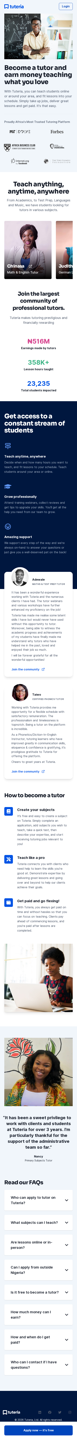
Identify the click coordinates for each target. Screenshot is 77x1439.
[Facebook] (49, 1412)
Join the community (25, 669)
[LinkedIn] (39, 1412)
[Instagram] (70, 1412)
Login (66, 6)
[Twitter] (60, 1412)
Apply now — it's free (38, 1430)
